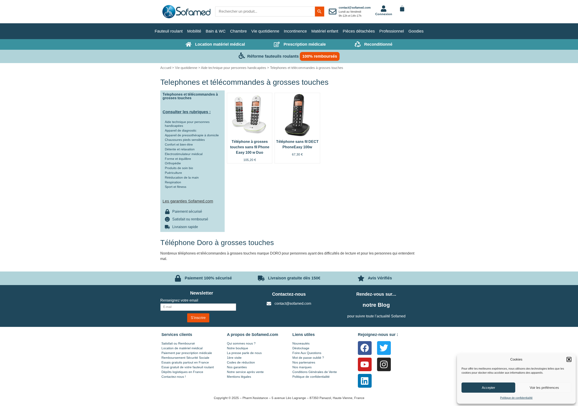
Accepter (488, 387)
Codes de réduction (241, 362)
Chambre (238, 31)
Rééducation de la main (182, 177)
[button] (569, 359)
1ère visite (234, 357)
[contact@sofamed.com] (332, 11)
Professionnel (391, 31)
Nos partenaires (303, 362)
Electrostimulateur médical (184, 154)
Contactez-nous (289, 294)
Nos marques (302, 367)
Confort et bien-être (179, 144)
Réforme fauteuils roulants (273, 56)
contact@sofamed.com (355, 7)
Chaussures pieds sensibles (185, 140)
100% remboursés (319, 56)
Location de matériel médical (182, 348)
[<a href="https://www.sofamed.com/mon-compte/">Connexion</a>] (383, 8)
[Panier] (402, 8)
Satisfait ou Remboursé (178, 343)
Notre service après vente (245, 372)
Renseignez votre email (179, 300)
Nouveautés (301, 343)
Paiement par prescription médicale (186, 353)
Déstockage (300, 348)
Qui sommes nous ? (241, 343)
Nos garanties (237, 367)
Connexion (383, 14)
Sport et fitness (175, 187)
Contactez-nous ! (173, 376)
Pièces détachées (359, 31)
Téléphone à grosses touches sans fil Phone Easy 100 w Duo (249, 147)
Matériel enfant (324, 31)
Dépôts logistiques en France (182, 372)
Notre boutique (237, 348)
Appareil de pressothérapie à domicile (192, 135)
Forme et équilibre (178, 159)
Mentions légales (239, 376)
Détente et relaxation (180, 149)
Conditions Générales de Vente (314, 372)
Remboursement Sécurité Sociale (185, 357)
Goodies (416, 31)
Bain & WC (216, 31)
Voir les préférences (544, 387)
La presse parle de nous (244, 353)
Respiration (173, 182)
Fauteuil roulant (169, 31)
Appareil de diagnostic (180, 130)
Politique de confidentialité (516, 397)
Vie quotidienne (265, 31)
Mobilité (194, 31)
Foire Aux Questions (306, 353)
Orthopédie (173, 163)
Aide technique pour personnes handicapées (233, 68)
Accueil (165, 68)
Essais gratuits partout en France (185, 362)
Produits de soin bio (179, 168)
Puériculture (173, 173)
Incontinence (295, 31)
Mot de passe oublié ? (308, 357)
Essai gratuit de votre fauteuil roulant (187, 367)
